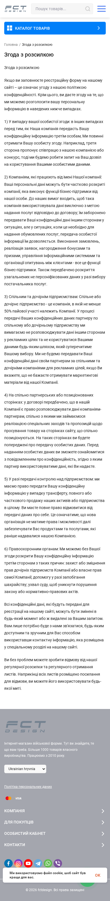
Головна (11, 44)
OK (97, 875)
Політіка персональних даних (28, 787)
